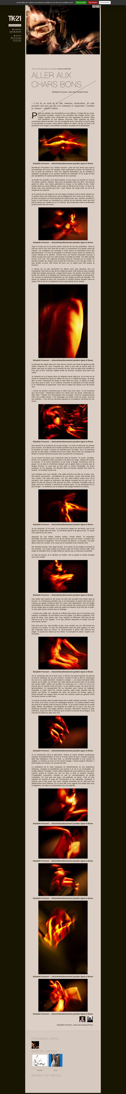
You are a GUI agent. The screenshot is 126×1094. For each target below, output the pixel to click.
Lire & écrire (15, 31)
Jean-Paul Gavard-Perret (78, 92)
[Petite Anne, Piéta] (35, 1048)
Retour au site (16, 25)
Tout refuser (93, 2)
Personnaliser (105, 2)
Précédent (40, 1070)
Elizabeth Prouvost (59, 92)
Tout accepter (81, 2)
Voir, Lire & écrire (42, 68)
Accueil (34, 68)
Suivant (55, 1070)
